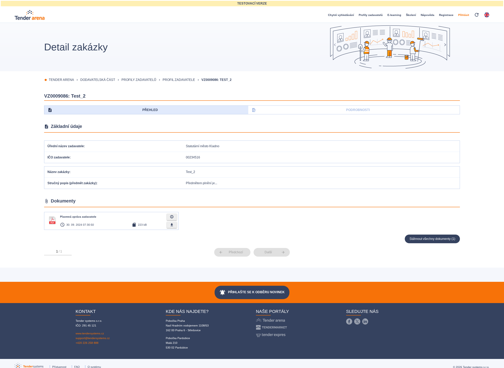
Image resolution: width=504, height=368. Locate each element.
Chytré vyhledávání (341, 15)
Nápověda (427, 15)
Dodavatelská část (97, 79)
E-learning (394, 15)
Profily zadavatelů (371, 15)
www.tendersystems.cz (90, 333)
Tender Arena (61, 79)
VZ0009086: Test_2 (216, 79)
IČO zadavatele (58, 157)
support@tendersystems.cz (93, 338)
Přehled (103, 110)
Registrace (446, 15)
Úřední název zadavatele (65, 146)
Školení (411, 15)
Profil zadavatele (179, 79)
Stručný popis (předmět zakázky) (71, 183)
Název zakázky (58, 172)
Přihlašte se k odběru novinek (252, 292)
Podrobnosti (310, 110)
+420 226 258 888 (87, 342)
